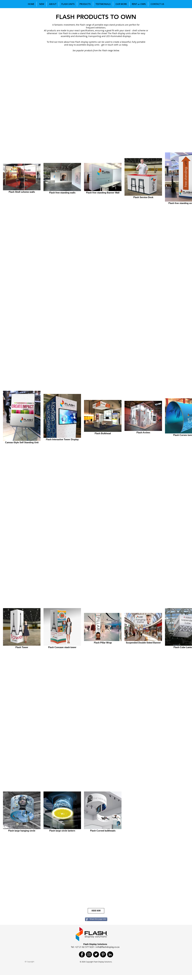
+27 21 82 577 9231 (84, 947)
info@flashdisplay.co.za (107, 947)
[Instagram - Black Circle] (89, 954)
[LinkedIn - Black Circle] (110, 954)
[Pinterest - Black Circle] (103, 954)
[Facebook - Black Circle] (82, 954)
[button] (41, 4)
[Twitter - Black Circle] (96, 954)
